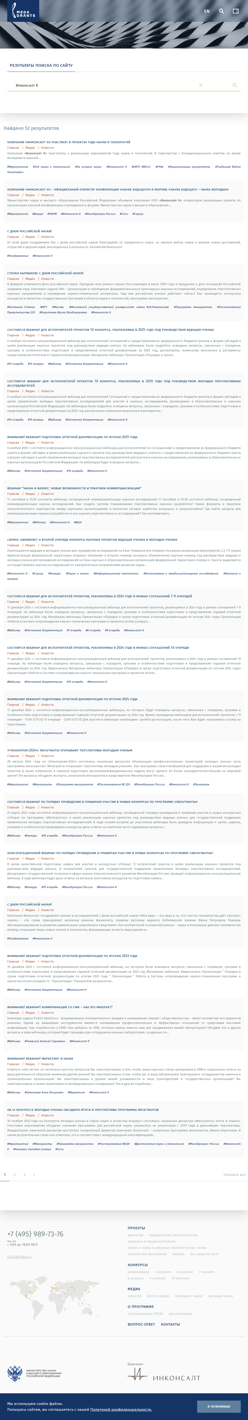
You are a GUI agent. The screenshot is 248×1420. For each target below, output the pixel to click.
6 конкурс (185, 1272)
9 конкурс (158, 1278)
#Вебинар (54, 364)
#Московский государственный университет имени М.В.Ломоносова (119, 307)
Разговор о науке (189, 1296)
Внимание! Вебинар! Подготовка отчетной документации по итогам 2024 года (72, 699)
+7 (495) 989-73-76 (35, 1234)
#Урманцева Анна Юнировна (44, 1092)
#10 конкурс (36, 364)
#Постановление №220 (114, 1144)
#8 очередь (93, 630)
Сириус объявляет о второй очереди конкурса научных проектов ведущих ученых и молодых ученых (92, 539)
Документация (180, 1313)
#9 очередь (112, 630)
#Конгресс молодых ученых (32, 1149)
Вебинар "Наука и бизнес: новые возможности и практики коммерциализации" (74, 488)
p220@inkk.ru (19, 1257)
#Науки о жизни (77, 573)
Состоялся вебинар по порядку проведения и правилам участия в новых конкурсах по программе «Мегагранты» (102, 801)
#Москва (58, 307)
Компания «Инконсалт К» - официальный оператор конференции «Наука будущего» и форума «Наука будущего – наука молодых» (118, 189)
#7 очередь (74, 630)
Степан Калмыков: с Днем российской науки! (45, 273)
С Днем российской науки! (29, 231)
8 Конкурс (136, 1278)
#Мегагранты (42, 784)
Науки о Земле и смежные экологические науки (167, 1247)
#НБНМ (52, 214)
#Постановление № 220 (113, 784)
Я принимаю (219, 1406)
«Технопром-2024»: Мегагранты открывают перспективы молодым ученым (69, 750)
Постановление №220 (145, 1313)
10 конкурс (180, 1278)
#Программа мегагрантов (193, 307)
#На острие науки (88, 167)
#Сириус (138, 214)
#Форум (37, 214)
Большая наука (221, 1296)
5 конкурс (163, 1272)
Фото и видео (158, 1296)
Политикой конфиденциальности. (121, 1409)
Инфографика (138, 1272)
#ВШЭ (77, 522)
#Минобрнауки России (100, 214)
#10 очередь (15, 364)
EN (206, 11)
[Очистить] (201, 85)
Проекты (136, 1227)
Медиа (30, 148)
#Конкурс (54, 573)
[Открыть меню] (236, 11)
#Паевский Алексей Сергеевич (45, 1041)
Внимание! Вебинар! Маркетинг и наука (40, 1058)
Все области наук (204, 1254)
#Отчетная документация (84, 364)
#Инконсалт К (117, 167)
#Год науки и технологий (51, 167)
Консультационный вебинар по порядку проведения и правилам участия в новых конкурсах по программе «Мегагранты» (110, 852)
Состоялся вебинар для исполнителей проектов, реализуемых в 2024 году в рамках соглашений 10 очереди (98, 647)
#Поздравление (17, 256)
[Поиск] (221, 11)
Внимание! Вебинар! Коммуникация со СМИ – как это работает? (60, 1007)
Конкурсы (138, 1264)
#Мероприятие (17, 167)
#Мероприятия (17, 522)
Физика (178, 1254)
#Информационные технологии (116, 573)
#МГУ (43, 307)
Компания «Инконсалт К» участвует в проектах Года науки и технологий (68, 142)
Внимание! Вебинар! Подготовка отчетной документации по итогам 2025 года (72, 436)
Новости (47, 148)
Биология (135, 1235)
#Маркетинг (76, 1092)
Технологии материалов (147, 1254)
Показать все (235, 1174)
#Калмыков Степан (21, 307)
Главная (13, 148)
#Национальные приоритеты (189, 167)
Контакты (170, 1324)
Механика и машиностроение (152, 1241)
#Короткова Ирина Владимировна (63, 312)
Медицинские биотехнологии (173, 1235)
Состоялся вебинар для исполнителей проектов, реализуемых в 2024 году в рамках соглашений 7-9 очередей (99, 596)
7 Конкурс (207, 1272)
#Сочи (124, 214)
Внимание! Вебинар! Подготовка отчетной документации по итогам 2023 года (72, 955)
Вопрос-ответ (141, 1324)
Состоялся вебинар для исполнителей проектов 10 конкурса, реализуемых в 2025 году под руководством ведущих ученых (110, 329)
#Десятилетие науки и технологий (159, 1144)
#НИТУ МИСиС (141, 167)
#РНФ (159, 167)
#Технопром (201, 784)
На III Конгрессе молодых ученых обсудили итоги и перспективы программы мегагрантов (83, 1109)
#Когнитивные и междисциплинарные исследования (181, 573)
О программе (141, 1306)
